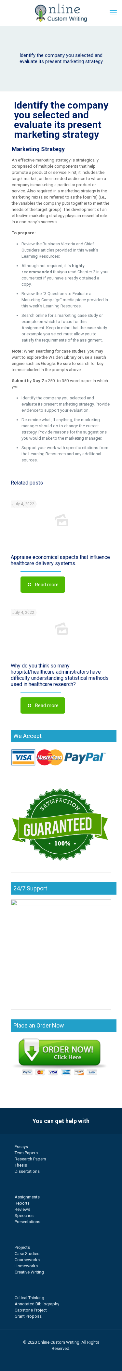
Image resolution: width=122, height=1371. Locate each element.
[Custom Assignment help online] (61, 13)
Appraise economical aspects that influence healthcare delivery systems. (60, 560)
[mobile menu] (113, 13)
